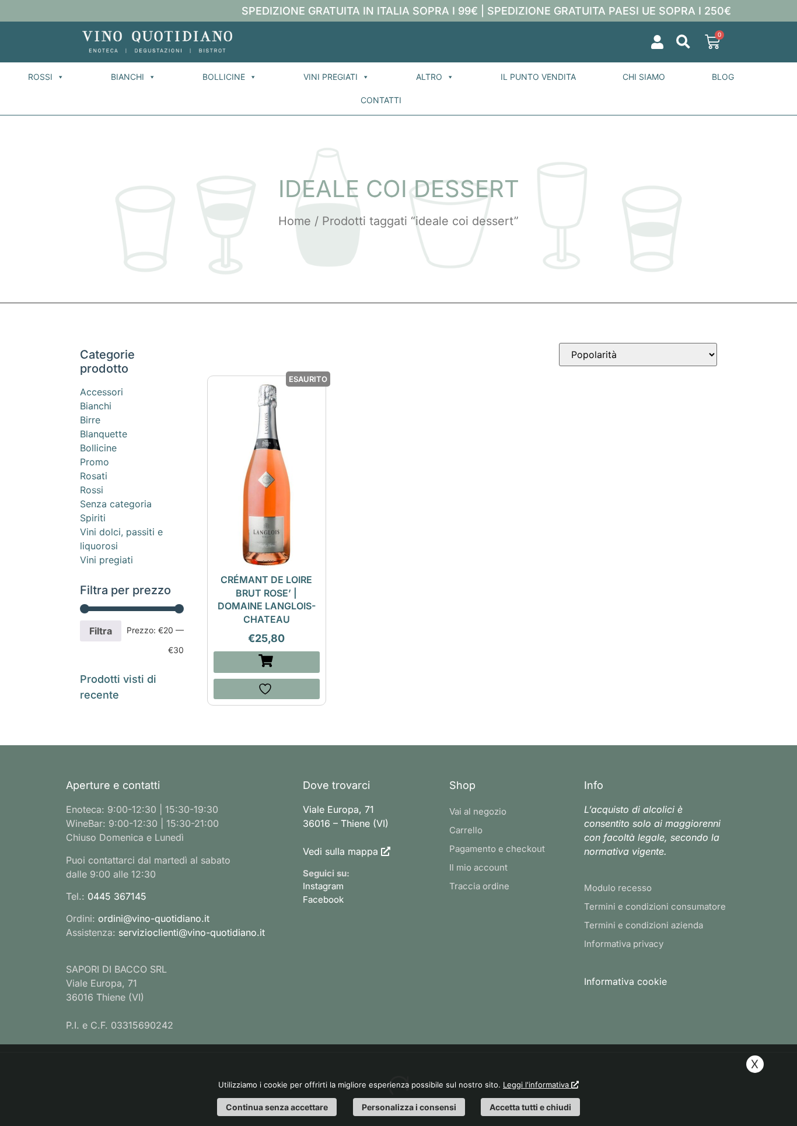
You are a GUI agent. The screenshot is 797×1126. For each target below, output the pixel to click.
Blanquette (103, 434)
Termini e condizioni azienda (643, 925)
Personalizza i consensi (409, 1107)
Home (294, 221)
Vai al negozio (477, 811)
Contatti (381, 100)
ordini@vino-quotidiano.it (153, 918)
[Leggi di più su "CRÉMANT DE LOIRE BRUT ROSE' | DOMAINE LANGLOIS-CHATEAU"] (267, 662)
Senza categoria (116, 504)
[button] (682, 42)
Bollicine (223, 77)
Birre (90, 420)
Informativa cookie (625, 981)
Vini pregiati (330, 77)
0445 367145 (117, 896)
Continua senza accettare (277, 1107)
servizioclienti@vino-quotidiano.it (191, 932)
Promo (94, 462)
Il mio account (478, 867)
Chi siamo (644, 77)
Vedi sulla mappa (340, 851)
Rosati (93, 476)
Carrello (466, 830)
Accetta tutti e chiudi (530, 1107)
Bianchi (127, 77)
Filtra (100, 631)
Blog (723, 77)
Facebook (323, 899)
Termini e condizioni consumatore (655, 906)
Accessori (101, 392)
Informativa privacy (623, 943)
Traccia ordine (479, 886)
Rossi (40, 77)
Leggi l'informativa (537, 1084)
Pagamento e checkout (497, 848)
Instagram (323, 886)
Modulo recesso (618, 887)
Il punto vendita (538, 77)
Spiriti (93, 518)
